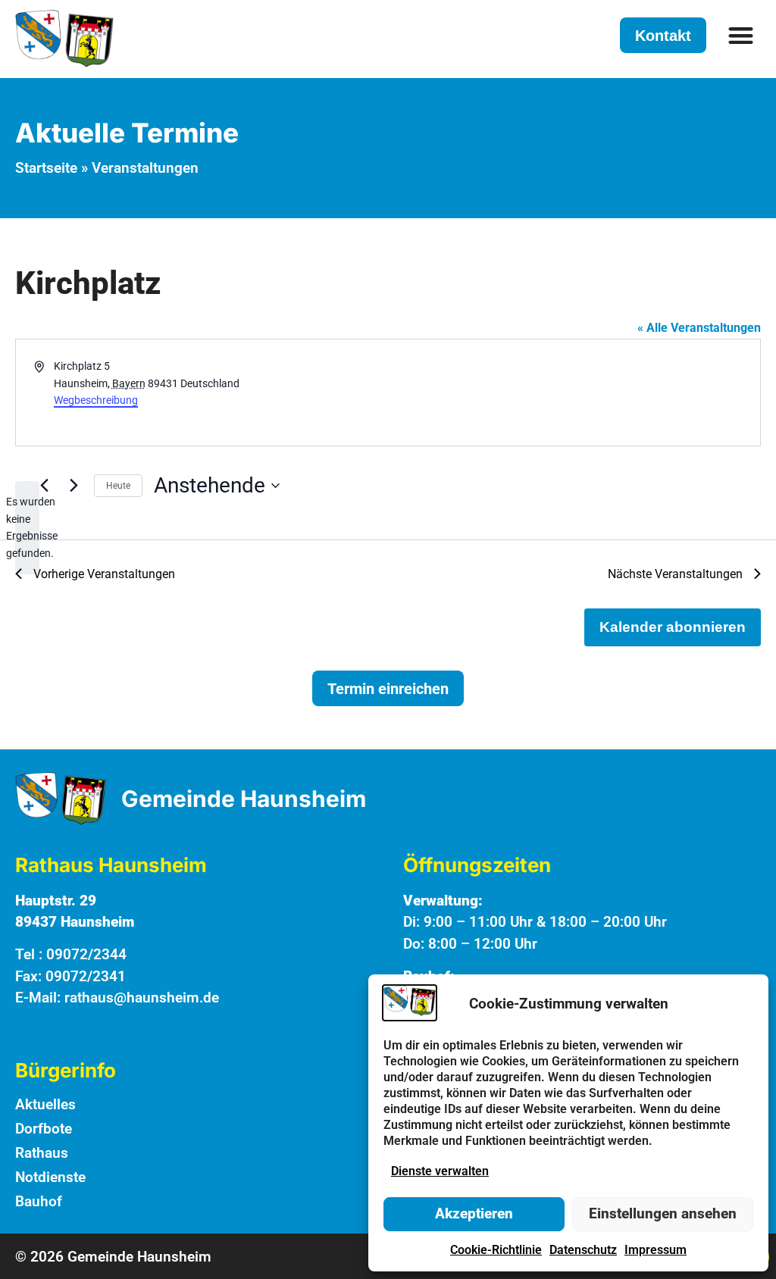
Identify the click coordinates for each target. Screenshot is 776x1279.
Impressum (655, 1250)
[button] (741, 35)
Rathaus (41, 1153)
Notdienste (50, 1177)
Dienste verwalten (440, 1171)
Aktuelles (45, 1104)
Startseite (46, 168)
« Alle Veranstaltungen (699, 328)
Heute (118, 485)
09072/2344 (86, 954)
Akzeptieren (474, 1213)
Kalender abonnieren (672, 627)
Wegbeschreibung (96, 400)
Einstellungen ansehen (663, 1213)
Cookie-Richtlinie (496, 1250)
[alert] (27, 527)
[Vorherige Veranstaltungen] (44, 486)
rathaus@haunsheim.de (141, 997)
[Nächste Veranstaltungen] (73, 486)
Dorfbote (43, 1128)
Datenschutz (583, 1250)
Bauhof (38, 1201)
